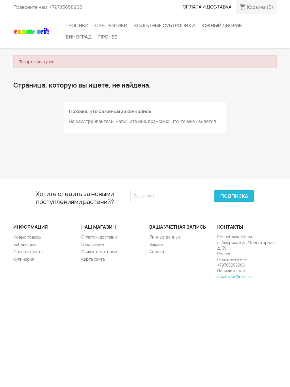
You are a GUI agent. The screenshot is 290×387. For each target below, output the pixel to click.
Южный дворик (221, 25)
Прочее (107, 37)
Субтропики (111, 25)
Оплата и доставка (99, 237)
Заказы (156, 244)
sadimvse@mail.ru (234, 276)
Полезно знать (28, 251)
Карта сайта (93, 259)
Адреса (156, 251)
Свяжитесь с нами (99, 251)
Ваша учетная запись (177, 227)
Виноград (79, 37)
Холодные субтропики (164, 25)
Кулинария (23, 259)
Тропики (77, 25)
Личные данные (165, 237)
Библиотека (25, 244)
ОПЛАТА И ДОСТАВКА (207, 7)
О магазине (92, 244)
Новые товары (27, 237)
